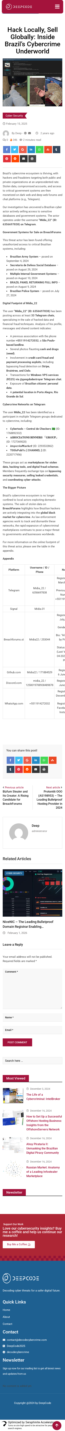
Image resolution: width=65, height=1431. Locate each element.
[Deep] (29, 133)
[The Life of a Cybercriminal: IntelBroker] (13, 1096)
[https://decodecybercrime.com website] (25, 133)
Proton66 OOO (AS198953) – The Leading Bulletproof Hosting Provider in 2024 (49, 799)
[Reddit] (15, 158)
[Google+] (23, 149)
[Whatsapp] (40, 149)
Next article (53, 787)
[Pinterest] (7, 158)
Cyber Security (14, 115)
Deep (35, 826)
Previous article (14, 787)
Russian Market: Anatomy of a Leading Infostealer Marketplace (43, 1172)
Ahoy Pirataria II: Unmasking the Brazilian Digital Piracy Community (42, 1148)
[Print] (32, 158)
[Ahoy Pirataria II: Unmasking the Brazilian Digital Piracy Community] (13, 1145)
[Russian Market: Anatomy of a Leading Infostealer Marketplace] (13, 1168)
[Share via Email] (24, 158)
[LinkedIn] (31, 149)
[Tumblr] (56, 149)
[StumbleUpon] (48, 149)
